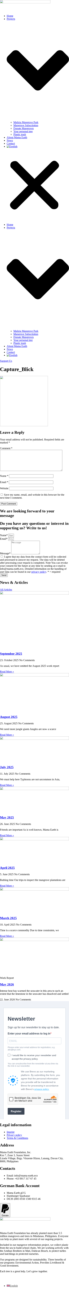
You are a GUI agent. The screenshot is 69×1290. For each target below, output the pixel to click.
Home (10, 15)
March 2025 (8, 918)
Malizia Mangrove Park (25, 122)
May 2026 (7, 984)
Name (4, 475)
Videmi (10, 1280)
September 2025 (11, 653)
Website (4, 488)
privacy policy (38, 571)
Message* (5, 553)
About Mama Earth (17, 137)
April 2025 (7, 868)
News (10, 140)
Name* (4, 535)
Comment (6, 448)
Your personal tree (23, 131)
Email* (4, 538)
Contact (11, 143)
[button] (34, 185)
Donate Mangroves (23, 128)
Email (4, 482)
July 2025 (7, 767)
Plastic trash (19, 134)
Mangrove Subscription (25, 125)
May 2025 (7, 817)
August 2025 (8, 717)
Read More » (7, 671)
